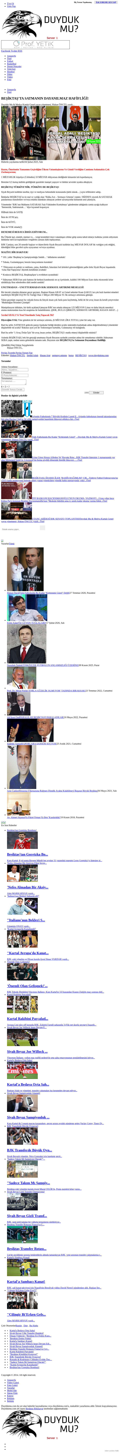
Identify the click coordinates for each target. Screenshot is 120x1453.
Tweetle (11, 353)
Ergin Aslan (12, 623)
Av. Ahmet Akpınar (16, 817)
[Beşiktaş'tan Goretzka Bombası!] (22, 848)
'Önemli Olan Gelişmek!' (18, 962)
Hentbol (10, 71)
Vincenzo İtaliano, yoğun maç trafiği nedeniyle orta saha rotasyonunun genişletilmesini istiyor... (51, 1057)
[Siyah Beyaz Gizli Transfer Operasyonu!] (22, 1209)
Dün (26, 1325)
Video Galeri (13, 1382)
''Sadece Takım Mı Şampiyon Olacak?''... (26, 1159)
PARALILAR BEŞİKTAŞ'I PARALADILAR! (42, 717)
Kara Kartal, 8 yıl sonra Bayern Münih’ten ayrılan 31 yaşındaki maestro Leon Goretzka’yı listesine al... (54, 860)
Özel (9, 58)
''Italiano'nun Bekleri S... (26, 920)
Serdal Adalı (32, 355)
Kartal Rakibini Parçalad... (27, 1019)
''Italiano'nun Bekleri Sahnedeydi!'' (23, 896)
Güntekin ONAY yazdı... (18, 926)
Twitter (13, 51)
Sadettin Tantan (14, 744)
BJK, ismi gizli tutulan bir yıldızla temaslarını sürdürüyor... (34, 1222)
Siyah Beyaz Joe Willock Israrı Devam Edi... (30, 1344)
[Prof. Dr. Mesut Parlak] (21, 688)
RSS (19, 51)
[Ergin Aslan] (27, 620)
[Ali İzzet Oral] (18, 714)
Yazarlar (11, 1388)
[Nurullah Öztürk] (26, 662)
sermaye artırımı (59, 355)
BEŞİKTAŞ (81, 355)
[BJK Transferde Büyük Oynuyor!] (22, 1144)
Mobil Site (12, 1390)
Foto (9, 79)
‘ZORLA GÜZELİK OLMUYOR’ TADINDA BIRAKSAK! (57, 690)
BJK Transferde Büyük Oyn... (29, 1150)
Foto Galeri (12, 1385)
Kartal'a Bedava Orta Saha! (19, 1060)
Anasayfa (11, 56)
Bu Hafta (33, 1325)
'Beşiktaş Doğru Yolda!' (20, 1338)
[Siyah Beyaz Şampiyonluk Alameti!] (22, 1111)
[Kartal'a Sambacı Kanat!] (22, 1275)
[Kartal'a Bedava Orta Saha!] (22, 1078)
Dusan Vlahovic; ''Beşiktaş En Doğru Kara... (30, 1336)
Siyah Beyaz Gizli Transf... (27, 1216)
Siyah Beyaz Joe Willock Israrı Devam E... (27, 1027)
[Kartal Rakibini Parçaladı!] (22, 1012)
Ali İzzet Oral (13, 717)
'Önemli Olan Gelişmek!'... (27, 986)
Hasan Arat (45, 355)
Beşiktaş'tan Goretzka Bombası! (22, 830)
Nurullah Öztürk (14, 665)
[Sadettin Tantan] (30, 741)
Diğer (9, 74)
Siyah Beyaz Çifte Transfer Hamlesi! (27, 1333)
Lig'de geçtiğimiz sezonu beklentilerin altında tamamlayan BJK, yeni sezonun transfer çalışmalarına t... (54, 1255)
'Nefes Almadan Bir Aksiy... (27, 887)
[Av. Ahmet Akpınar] (18, 815)
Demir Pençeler (14, 66)
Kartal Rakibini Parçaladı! (19, 994)
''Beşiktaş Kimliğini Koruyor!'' (24, 1354)
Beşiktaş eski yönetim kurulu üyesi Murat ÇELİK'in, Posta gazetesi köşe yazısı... (44, 1189)
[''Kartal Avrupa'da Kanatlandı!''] (22, 947)
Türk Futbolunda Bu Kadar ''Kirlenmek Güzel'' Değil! (44, 593)
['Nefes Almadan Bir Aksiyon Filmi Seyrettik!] (22, 881)
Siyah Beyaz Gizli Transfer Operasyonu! (26, 1191)
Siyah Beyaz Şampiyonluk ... (28, 1117)
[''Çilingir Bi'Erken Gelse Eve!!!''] (22, 1308)
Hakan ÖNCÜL (17, 355)
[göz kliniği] (35, 48)
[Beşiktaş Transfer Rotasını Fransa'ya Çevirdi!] (22, 1242)
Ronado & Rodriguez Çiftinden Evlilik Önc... (31, 1359)
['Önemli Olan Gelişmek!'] (22, 979)
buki (117, 1451)
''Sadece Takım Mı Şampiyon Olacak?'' (28, 1362)
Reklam (10, 1398)
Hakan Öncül (13, 593)
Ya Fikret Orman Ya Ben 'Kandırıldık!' (43, 817)
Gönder (96, 393)
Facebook (5, 51)
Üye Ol (10, 3)
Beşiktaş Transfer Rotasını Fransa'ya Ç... (25, 1224)
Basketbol (11, 64)
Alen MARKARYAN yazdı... (21, 893)
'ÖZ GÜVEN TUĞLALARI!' (32, 623)
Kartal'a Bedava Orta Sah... (28, 1084)
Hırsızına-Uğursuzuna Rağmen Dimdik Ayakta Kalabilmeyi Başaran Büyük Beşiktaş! (58, 791)
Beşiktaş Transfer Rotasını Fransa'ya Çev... (29, 1349)
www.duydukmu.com (98, 355)
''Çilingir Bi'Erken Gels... (26, 1314)
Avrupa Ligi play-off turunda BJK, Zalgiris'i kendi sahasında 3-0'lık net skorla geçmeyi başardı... (51, 1025)
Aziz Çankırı (13, 791)
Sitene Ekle (12, 1393)
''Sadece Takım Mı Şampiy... (28, 1183)
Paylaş (4, 353)
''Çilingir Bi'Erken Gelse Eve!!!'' (22, 1290)
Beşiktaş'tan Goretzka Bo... (27, 854)
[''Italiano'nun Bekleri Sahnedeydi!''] (22, 914)
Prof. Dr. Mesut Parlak (17, 690)
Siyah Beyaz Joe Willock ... (27, 1051)
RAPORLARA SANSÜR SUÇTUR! (39, 744)
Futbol (10, 61)
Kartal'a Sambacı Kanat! (18, 1257)
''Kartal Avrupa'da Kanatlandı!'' (21, 929)
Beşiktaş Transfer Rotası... (26, 1249)
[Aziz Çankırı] (21, 788)
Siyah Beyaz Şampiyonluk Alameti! (23, 1093)
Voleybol (11, 69)
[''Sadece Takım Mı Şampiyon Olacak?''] (22, 1177)
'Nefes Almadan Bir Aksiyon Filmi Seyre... (27, 863)
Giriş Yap (11, 6)
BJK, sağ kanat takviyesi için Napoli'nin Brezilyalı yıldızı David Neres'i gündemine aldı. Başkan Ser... (54, 1288)
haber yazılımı (110, 1451)
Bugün (19, 1325)
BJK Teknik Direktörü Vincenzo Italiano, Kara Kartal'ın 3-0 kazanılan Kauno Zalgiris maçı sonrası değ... (55, 992)
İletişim (10, 1401)
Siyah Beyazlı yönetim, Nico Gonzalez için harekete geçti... (34, 1156)
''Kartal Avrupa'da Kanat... (28, 953)
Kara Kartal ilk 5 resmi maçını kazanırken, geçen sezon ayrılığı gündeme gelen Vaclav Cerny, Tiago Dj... (55, 1123)
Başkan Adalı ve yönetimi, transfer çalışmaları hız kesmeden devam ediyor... (42, 1090)
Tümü (11, 543)
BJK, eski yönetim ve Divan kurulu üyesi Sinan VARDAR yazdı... (38, 959)
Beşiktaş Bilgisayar (34, 1408)
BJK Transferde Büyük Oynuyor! (22, 1126)
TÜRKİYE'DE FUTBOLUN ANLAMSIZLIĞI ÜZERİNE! (50, 665)
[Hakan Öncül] (25, 590)
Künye (10, 1396)
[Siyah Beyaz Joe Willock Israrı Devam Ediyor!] (22, 1045)
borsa (71, 355)
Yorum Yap (27, 353)
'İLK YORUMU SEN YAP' (106, 2)
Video (10, 77)
